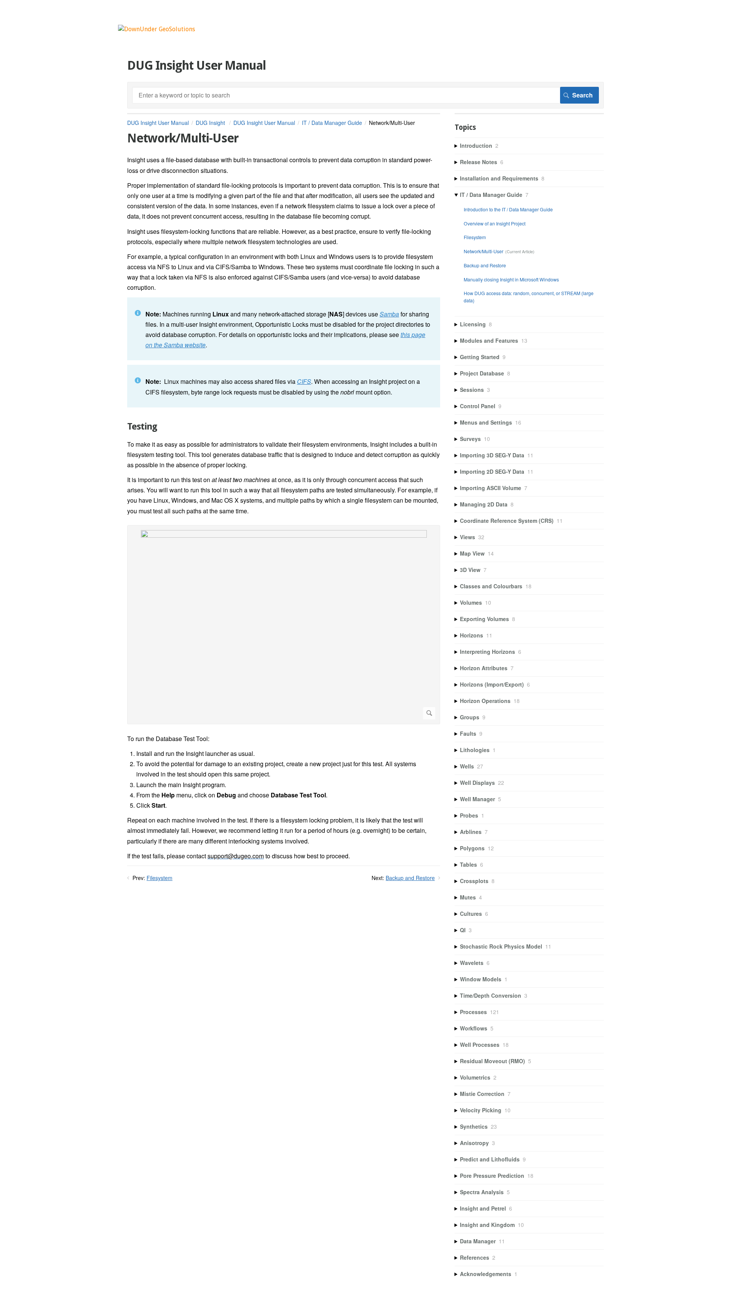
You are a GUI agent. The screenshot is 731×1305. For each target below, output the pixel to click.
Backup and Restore (410, 878)
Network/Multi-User (483, 251)
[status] (283, 329)
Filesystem (159, 878)
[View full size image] (283, 624)
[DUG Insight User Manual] (156, 29)
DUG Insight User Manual (158, 122)
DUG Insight (211, 122)
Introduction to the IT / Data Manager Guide (508, 209)
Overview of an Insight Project (494, 223)
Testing (142, 426)
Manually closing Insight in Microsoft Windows (511, 279)
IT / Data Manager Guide (332, 122)
